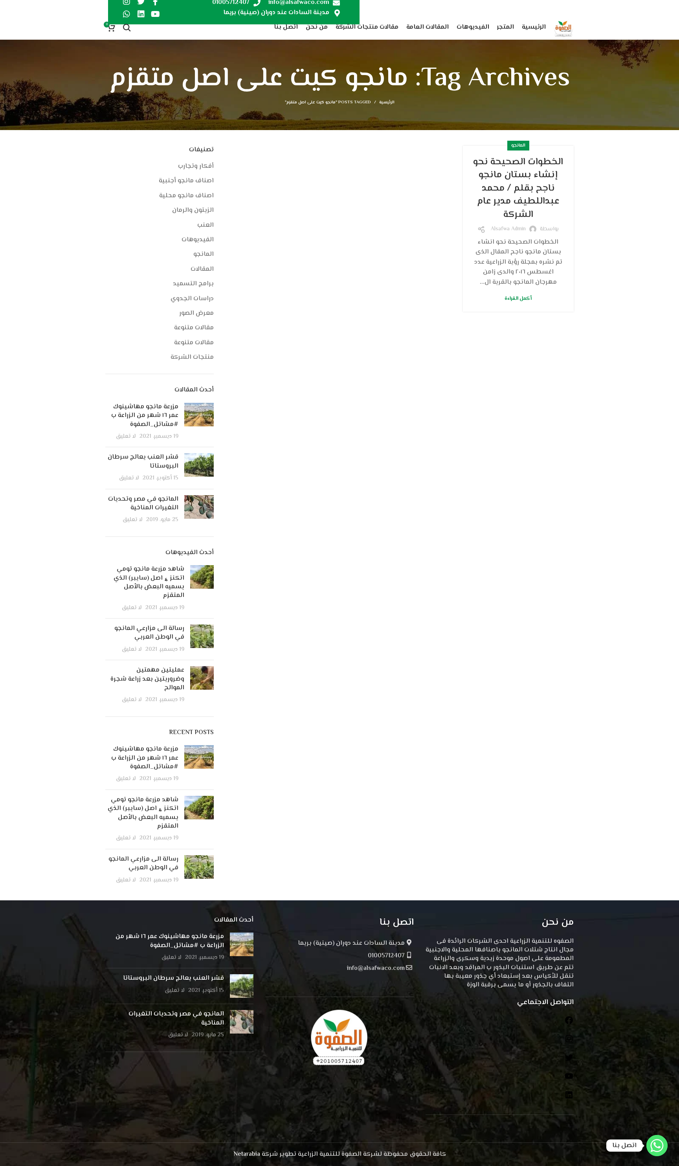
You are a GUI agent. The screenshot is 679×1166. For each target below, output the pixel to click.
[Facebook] (569, 1023)
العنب (205, 225)
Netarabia (246, 1154)
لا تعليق (126, 436)
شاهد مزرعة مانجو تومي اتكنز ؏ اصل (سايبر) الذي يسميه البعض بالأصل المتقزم (149, 582)
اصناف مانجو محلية (186, 196)
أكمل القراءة (518, 298)
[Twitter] (569, 1061)
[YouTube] (569, 1079)
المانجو (518, 145)
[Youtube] (155, 14)
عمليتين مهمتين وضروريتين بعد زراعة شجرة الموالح (147, 679)
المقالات (202, 269)
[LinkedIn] (569, 1098)
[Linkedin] (141, 14)
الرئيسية (387, 102)
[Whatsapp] (126, 14)
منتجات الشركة (192, 357)
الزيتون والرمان (193, 210)
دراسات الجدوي (192, 299)
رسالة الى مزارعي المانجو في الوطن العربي (149, 633)
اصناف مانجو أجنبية (186, 181)
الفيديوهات (198, 240)
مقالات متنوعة (194, 328)
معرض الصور (196, 313)
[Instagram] (569, 1042)
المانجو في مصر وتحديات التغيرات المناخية (143, 503)
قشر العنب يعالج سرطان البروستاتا (143, 461)
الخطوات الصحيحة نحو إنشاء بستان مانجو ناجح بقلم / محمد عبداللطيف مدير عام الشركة (518, 188)
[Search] (127, 27)
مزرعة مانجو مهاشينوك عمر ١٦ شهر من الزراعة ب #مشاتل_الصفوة (144, 416)
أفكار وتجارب (196, 166)
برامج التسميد (193, 284)
